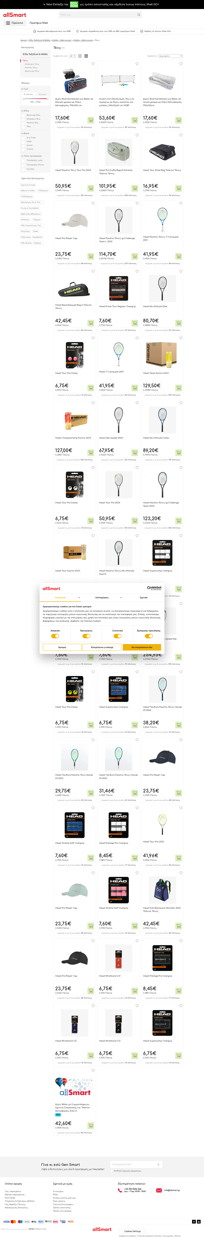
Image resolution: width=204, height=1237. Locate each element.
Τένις (25, 61)
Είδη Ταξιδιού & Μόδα (35, 54)
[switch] (86, 636)
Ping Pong (25, 231)
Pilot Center (10, 1198)
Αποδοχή (127, 1171)
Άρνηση (62, 647)
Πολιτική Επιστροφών (63, 1205)
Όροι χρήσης (59, 1201)
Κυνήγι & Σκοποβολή (30, 208)
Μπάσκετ (25, 220)
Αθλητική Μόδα (28, 191)
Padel (35, 231)
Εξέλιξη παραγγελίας (15, 1195)
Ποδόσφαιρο (26, 197)
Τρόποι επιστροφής (62, 1211)
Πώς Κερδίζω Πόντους (15, 1205)
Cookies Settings (132, 1231)
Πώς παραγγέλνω (13, 1191)
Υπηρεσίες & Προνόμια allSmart (19, 1201)
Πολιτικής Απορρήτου (131, 1171)
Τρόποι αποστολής (62, 1208)
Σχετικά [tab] (143, 597)
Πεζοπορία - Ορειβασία (31, 237)
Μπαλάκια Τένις (32, 64)
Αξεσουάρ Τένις (32, 71)
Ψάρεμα (36, 220)
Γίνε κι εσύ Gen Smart (72, 1167)
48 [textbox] (71, 56)
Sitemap (177, 1236)
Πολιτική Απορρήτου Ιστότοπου (150, 1236)
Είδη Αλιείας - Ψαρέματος (32, 243)
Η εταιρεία (58, 1191)
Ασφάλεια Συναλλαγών (128, 1236)
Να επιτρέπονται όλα (142, 647)
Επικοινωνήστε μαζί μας (64, 1198)
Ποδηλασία (43, 191)
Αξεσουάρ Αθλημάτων (30, 214)
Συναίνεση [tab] (60, 597)
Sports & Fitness (28, 185)
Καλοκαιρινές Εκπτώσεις (16, 1208)
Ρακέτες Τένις (31, 68)
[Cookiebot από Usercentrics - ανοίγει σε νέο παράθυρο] (149, 588)
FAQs (55, 1195)
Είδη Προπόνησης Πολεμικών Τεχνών (32, 226)
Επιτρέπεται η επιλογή (102, 647)
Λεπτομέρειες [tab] (102, 597)
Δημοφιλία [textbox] (164, 56)
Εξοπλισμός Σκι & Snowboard (32, 202)
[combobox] (170, 56)
